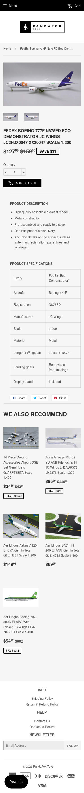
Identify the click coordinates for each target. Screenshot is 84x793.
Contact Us (42, 721)
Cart (77, 5)
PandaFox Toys (43, 766)
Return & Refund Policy (42, 704)
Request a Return (42, 726)
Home (7, 48)
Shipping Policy (42, 698)
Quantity (9, 164)
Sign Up (72, 745)
